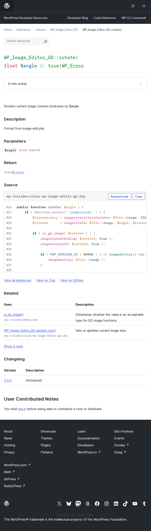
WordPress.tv (89, 452)
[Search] (46, 41)
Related (11, 293)
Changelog (14, 359)
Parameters (15, 141)
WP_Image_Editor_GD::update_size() (30, 330)
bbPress (12, 479)
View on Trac (45, 280)
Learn (81, 431)
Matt (9, 472)
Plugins (46, 445)
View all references (17, 280)
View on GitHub (71, 280)
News (8, 438)
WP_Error (73, 65)
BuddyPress (14, 486)
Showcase (48, 431)
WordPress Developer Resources (26, 17)
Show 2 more (13, 346)
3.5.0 (7, 380)
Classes (40, 29)
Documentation (88, 438)
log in (22, 409)
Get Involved (123, 431)
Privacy (9, 452)
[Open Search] (132, 6)
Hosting (9, 445)
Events (119, 438)
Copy (138, 196)
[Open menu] (144, 6)
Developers (85, 445)
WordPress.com (17, 465)
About (8, 431)
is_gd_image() (14, 315)
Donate (121, 445)
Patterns (47, 452)
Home (8, 29)
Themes (46, 438)
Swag (120, 452)
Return (10, 162)
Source (10, 185)
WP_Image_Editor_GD (64, 29)
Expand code (119, 196)
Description (15, 119)
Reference (23, 29)
